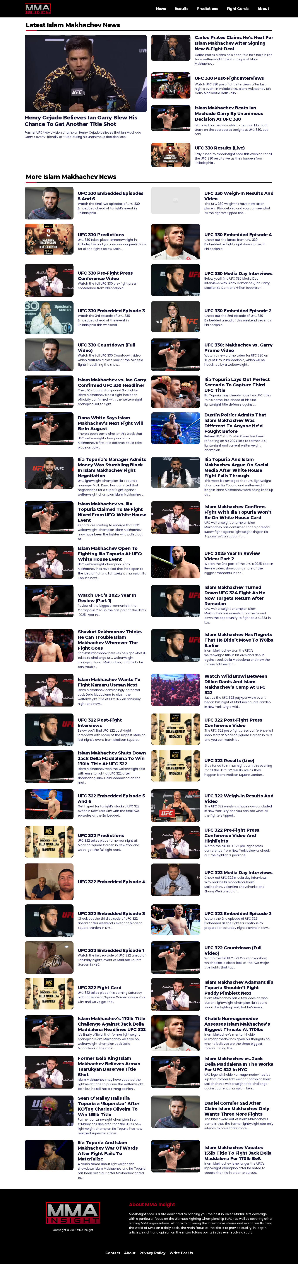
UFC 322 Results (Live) (229, 760)
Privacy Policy (152, 1253)
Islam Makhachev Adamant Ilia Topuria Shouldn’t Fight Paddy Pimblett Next (238, 988)
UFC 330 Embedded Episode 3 (111, 310)
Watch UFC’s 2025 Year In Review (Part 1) (107, 598)
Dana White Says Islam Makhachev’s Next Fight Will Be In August (110, 423)
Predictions (207, 8)
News (161, 8)
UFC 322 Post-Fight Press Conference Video (233, 722)
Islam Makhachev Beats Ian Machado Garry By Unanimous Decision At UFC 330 (229, 113)
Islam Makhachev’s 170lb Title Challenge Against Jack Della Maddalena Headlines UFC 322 (112, 1024)
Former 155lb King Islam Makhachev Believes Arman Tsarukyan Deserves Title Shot (109, 1066)
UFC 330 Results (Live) (220, 148)
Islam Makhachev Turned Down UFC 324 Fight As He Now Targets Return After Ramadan (234, 595)
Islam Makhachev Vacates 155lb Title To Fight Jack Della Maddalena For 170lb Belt (238, 1153)
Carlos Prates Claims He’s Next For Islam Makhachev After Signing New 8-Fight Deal (234, 43)
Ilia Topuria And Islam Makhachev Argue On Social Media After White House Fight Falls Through (236, 467)
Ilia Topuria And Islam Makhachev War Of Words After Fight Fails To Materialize (108, 1151)
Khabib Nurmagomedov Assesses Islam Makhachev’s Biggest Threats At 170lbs (237, 1024)
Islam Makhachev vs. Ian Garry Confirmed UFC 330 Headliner (112, 382)
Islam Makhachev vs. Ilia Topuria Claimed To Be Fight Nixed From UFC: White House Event (112, 512)
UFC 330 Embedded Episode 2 (237, 310)
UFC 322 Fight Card (99, 987)
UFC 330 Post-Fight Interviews (229, 78)
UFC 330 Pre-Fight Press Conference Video (105, 275)
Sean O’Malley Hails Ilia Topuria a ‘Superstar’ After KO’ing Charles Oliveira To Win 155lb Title (108, 1106)
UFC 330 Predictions (101, 234)
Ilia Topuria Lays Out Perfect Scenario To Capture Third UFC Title (237, 385)
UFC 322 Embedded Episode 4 (111, 881)
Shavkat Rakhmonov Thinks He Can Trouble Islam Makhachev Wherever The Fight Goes (110, 640)
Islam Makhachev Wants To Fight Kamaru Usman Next (109, 682)
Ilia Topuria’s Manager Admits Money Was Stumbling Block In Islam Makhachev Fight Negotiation (112, 467)
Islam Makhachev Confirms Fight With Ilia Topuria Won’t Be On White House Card (238, 512)
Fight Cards (238, 8)
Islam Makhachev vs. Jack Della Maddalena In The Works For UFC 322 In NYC (238, 1064)
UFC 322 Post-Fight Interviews (100, 722)
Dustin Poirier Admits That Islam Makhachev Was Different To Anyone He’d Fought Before (235, 423)
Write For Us (181, 1253)
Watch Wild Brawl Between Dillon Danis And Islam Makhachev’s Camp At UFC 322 (235, 684)
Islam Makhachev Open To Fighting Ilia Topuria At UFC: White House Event (110, 554)
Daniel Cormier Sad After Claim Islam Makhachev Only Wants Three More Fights (236, 1109)
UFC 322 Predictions (101, 835)
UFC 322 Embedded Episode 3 (111, 913)
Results (181, 8)
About (263, 8)
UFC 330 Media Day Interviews (238, 273)
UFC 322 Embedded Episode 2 (237, 913)
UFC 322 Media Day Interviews (238, 872)
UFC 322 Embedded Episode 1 (111, 950)
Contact (112, 1253)
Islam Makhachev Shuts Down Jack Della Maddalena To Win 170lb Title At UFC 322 (112, 758)
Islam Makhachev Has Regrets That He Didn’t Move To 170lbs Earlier (238, 640)
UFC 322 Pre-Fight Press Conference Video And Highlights (231, 835)
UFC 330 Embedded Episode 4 (238, 234)
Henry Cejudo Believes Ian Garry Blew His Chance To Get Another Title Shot (81, 120)
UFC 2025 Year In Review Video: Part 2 (232, 556)
